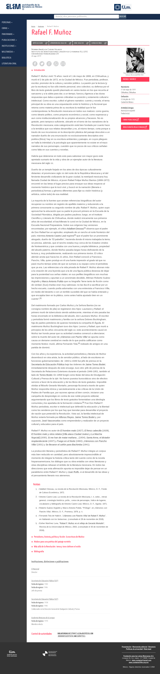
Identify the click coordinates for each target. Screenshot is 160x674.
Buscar (123, 16)
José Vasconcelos (51, 420)
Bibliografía (38, 551)
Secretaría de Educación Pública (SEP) (44, 581)
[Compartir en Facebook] (34, 63)
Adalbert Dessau (75, 228)
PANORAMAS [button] (7, 34)
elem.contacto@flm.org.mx (139, 662)
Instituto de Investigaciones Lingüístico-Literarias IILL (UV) (59, 52)
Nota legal (147, 649)
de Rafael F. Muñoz (84, 516)
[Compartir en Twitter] (41, 63)
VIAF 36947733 (79, 636)
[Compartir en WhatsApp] (56, 63)
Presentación (126, 647)
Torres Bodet (45, 375)
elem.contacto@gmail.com (141, 660)
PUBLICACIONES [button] (9, 40)
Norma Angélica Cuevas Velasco (46, 50)
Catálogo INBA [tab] (96, 43)
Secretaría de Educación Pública (47, 364)
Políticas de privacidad (134, 649)
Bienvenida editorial (140, 647)
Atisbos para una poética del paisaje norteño (52, 542)
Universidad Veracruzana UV (45, 54)
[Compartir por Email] (63, 63)
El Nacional (35, 569)
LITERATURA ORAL (9, 64)
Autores (41, 26)
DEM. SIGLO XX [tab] (79, 43)
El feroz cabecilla (93, 430)
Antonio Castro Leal (56, 236)
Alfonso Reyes (66, 417)
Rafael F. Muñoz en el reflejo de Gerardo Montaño (81, 523)
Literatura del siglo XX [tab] (58, 43)
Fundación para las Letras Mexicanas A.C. (138, 656)
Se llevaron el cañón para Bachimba (64, 444)
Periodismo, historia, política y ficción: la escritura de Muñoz (58, 537)
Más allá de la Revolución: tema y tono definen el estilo (57, 547)
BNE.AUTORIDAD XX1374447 (67, 633)
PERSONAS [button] (6, 22)
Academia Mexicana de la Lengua (43, 618)
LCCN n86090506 (84, 633)
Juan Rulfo (73, 472)
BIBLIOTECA (6, 58)
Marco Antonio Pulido (52, 281)
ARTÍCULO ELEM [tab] (38, 43)
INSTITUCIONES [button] (8, 46)
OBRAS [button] (5, 28)
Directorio (152, 647)
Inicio (33, 26)
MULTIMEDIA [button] (7, 52)
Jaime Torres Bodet (95, 364)
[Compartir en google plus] (48, 63)
